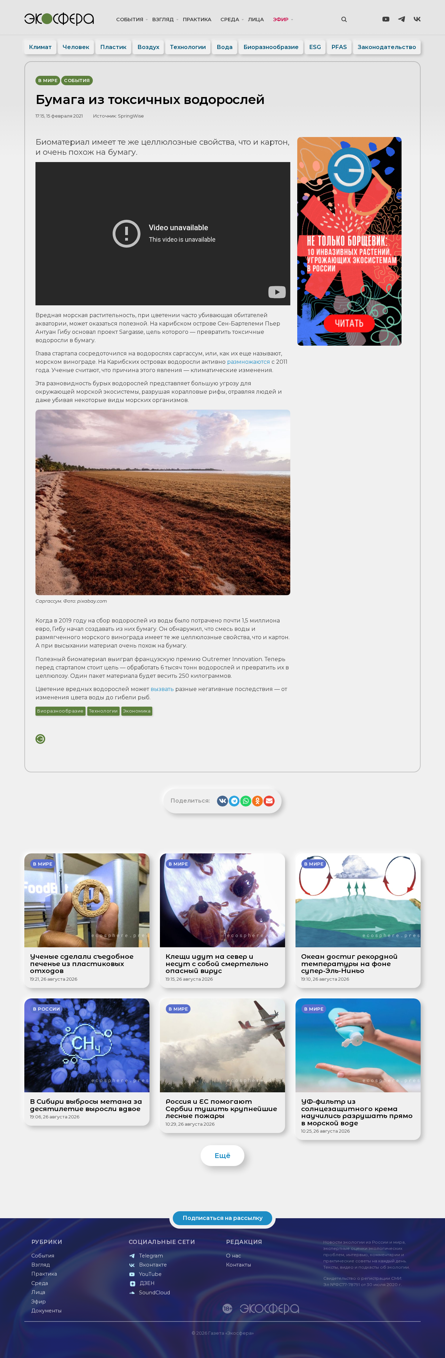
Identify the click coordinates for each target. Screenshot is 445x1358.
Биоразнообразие (271, 47)
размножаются (248, 362)
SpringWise (131, 116)
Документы (46, 1311)
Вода (225, 47)
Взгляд (163, 19)
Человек (76, 47)
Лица (256, 19)
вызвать (162, 689)
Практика (197, 19)
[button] (222, 801)
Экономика (137, 711)
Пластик (113, 47)
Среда (229, 19)
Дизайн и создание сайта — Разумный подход (378, 1346)
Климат (40, 47)
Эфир (281, 19)
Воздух (148, 47)
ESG (315, 47)
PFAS (339, 47)
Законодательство (387, 47)
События (129, 19)
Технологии (188, 47)
